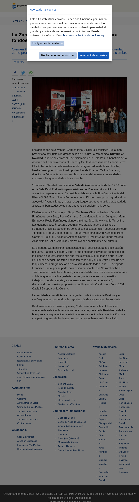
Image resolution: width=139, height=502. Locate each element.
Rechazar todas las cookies (57, 55)
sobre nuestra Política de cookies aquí (83, 35)
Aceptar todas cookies (93, 55)
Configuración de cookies (45, 43)
